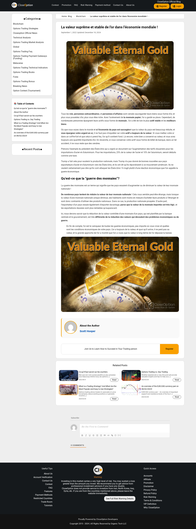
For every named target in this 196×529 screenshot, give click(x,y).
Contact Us (118, 5)
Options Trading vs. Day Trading (27, 119)
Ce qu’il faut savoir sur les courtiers (28, 116)
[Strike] (93, 435)
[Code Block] (108, 435)
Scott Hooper (87, 331)
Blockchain (18, 24)
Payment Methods (43, 495)
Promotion (66, 5)
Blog (70, 16)
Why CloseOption (152, 507)
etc (70, 491)
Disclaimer (149, 486)
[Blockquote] (105, 435)
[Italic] (86, 435)
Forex (15, 77)
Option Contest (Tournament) (27, 91)
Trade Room (46, 502)
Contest (55, 5)
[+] (119, 435)
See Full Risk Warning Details (119, 498)
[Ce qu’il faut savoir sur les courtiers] (68, 375)
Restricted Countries (43, 498)
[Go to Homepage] (22, 5)
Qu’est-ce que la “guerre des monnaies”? (30, 108)
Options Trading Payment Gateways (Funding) (30, 57)
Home (64, 16)
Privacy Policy (150, 490)
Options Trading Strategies (25, 28)
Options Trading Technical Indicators (30, 68)
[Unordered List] (101, 435)
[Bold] (82, 435)
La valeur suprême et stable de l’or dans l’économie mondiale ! (109, 27)
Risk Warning (86, 5)
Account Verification (42, 477)
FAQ (76, 5)
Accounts (148, 475)
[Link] (112, 435)
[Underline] (90, 435)
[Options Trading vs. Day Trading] (131, 375)
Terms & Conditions (153, 500)
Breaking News (20, 86)
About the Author (21, 112)
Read (114, 380)
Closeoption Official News (25, 33)
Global (16, 47)
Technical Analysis (22, 37)
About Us (130, 5)
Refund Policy (150, 493)
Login (178, 6)
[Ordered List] (97, 435)
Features (48, 491)
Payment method (102, 5)
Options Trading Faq (22, 51)
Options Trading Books (24, 72)
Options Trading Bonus (24, 81)
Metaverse (18, 63)
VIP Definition (150, 504)
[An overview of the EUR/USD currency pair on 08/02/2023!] (131, 389)
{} (116, 435)
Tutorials (48, 505)
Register (163, 6)
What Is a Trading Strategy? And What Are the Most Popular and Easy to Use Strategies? (31, 126)
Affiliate (147, 479)
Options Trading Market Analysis (28, 42)
